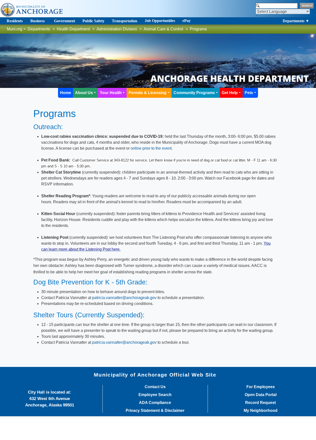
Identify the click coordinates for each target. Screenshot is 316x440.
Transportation (124, 21)
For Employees (260, 387)
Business (37, 21)
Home (65, 93)
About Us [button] (84, 93)
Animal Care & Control (163, 29)
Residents (15, 21)
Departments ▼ (296, 21)
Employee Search (155, 395)
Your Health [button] (111, 93)
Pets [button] (249, 93)
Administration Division (117, 29)
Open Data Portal (260, 395)
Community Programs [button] (194, 93)
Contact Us (155, 387)
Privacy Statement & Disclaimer (155, 411)
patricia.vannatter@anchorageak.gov (124, 298)
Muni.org (14, 29)
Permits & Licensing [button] (147, 93)
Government (64, 21)
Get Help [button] (230, 93)
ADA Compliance (155, 403)
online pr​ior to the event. (152, 148)
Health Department (73, 29)
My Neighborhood (260, 411)
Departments (39, 29)
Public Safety (93, 21)
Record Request (260, 403)
